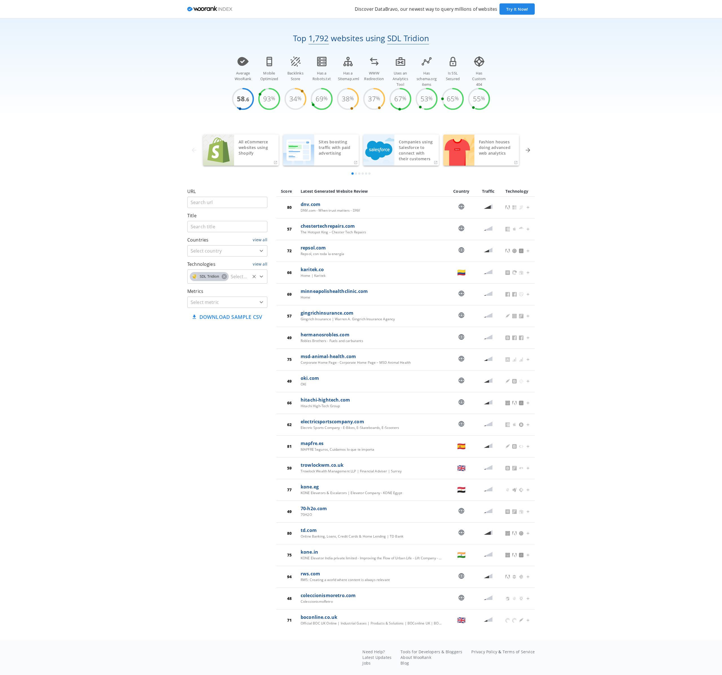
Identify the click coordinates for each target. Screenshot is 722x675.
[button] (209, 276)
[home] (209, 9)
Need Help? (373, 651)
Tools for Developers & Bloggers (431, 651)
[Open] (261, 251)
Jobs (366, 663)
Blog (404, 663)
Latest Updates (376, 657)
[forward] (528, 150)
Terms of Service (519, 651)
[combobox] (227, 251)
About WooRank (415, 657)
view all (260, 239)
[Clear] (254, 276)
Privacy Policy (484, 651)
